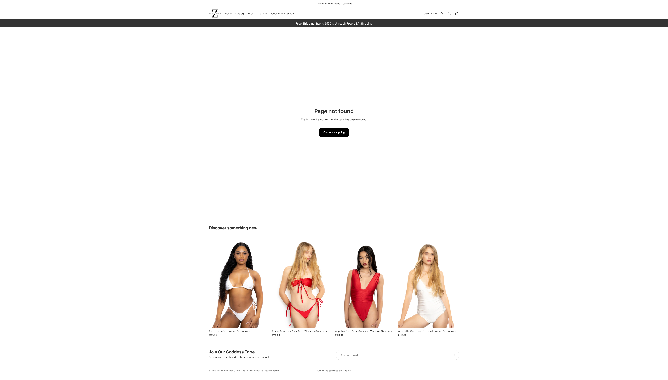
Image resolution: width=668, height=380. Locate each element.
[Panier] (457, 13)
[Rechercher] (442, 13)
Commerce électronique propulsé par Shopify (256, 370)
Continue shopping (334, 132)
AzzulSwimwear (225, 370)
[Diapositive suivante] (264, 282)
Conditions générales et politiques (334, 370)
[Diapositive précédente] (214, 282)
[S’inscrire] (454, 355)
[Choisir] (264, 322)
